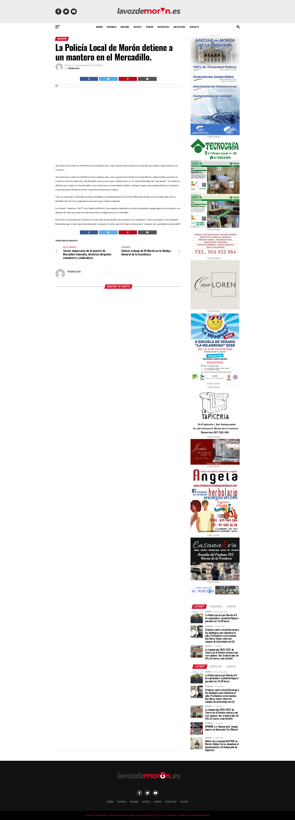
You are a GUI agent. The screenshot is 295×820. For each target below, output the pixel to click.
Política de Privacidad (95, 815)
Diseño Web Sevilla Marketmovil (194, 815)
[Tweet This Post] (108, 79)
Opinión (149, 26)
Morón (99, 26)
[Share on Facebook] (89, 79)
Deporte (138, 26)
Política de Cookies (117, 815)
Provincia (111, 26)
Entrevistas (163, 26)
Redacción (74, 68)
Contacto (194, 26)
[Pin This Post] (128, 79)
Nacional (125, 26)
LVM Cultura (179, 26)
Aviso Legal (134, 815)
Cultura (184, 801)
